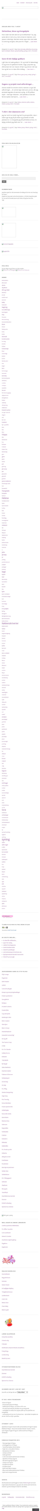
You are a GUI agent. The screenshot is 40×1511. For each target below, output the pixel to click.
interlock (24, 102)
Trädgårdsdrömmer (7, 1292)
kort (3, 599)
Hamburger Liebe (6, 483)
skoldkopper (5, 775)
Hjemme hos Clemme (7, 1206)
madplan (4, 655)
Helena (19, 102)
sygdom (4, 834)
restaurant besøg (6, 749)
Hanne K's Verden (6, 1236)
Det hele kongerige (6, 393)
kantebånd (4, 581)
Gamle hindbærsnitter (9, 947)
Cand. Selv (4, 1299)
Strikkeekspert (5, 1078)
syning (25, 51)
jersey (35, 49)
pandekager (4, 719)
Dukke (3, 400)
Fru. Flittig (4, 1089)
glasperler (4, 474)
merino (3, 670)
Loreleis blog (5, 1355)
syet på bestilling (19, 51)
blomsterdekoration (6, 322)
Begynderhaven (6, 1277)
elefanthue (28, 49)
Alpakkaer (4, 287)
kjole (3, 591)
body (3, 331)
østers (3, 908)
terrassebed (5, 852)
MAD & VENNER (5, 653)
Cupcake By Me (6, 1013)
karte (3, 584)
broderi (3, 344)
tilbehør (4, 854)
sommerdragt (5, 792)
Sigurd (4, 771)
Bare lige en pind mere (8, 1167)
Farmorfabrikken (6, 1103)
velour (3, 896)
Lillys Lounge (5, 974)
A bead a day (5, 1340)
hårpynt (3, 532)
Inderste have (5, 542)
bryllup (3, 346)
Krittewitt (4, 1056)
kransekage (4, 603)
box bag (4, 341)
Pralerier (4, 1135)
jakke (3, 552)
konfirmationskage (6, 596)
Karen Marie (5, 1117)
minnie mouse (5, 675)
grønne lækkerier (6, 481)
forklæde (4, 447)
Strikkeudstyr (5, 820)
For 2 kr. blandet (6, 1049)
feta (3, 429)
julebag (3, 559)
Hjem (18, 2)
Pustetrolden (5, 1010)
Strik (4, 810)
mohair (3, 680)
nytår (3, 699)
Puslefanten (5, 1160)
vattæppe (4, 891)
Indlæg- (11, 1497)
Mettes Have (5, 1302)
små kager (5, 783)
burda (3, 358)
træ (2, 864)
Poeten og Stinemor (7, 996)
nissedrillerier (5, 697)
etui (3, 417)
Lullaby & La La (6, 1053)
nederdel (4, 694)
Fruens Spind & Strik (7, 1106)
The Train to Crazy (7, 1042)
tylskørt (3, 869)
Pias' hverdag (5, 1099)
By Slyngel (4, 1064)
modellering (5, 677)
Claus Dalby (5, 1306)
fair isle (3, 420)
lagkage (3, 628)
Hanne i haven (5, 1285)
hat (3, 486)
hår (2, 527)
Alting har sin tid (6, 1156)
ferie (3, 427)
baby (3, 302)
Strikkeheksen (5, 1174)
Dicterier (4, 1199)
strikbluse (4, 812)
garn (3, 454)
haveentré (4, 488)
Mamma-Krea (5, 1121)
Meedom (4, 665)
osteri (3, 714)
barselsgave (5, 312)
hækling (4, 537)
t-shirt (29, 51)
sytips (3, 842)
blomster (4, 317)
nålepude (4, 702)
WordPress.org (30, 1497)
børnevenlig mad (6, 378)
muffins (3, 682)
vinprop (4, 898)
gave (22, 74)
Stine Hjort (4, 1024)
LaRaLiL (4, 985)
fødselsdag (4, 451)
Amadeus (4, 292)
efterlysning (4, 405)
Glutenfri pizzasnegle (8, 957)
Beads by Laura (6, 1358)
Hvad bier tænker (6, 1071)
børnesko (4, 373)
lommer (4, 641)
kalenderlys (4, 579)
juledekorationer (6, 562)
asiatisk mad (5, 297)
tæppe (3, 871)
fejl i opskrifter (5, 424)
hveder (3, 515)
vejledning (4, 893)
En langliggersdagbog (7, 1288)
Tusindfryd (5, 1192)
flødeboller (4, 439)
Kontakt (22, 2)
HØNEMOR (4, 525)
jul (2, 557)
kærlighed (4, 613)
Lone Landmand (6, 1232)
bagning (4, 307)
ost (2, 712)
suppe (3, 827)
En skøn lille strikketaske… (10, 940)
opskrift (3, 709)
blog (3, 314)
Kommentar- (20, 1497)
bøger (3, 366)
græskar (4, 478)
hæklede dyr (5, 535)
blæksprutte (5, 329)
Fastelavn (4, 422)
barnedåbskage (6, 309)
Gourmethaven (6, 1274)
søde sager (5, 845)
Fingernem (4, 978)
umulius (4, 886)
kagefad (3, 574)
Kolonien (4, 1281)
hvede (3, 513)
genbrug (4, 466)
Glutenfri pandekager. (9, 950)
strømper (4, 825)
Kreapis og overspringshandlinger (11, 992)
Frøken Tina (4, 449)
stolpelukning (5, 805)
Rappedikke (5, 1128)
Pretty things (5, 1351)
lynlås (28, 102)
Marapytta (4, 1189)
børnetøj (23, 49)
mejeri (3, 668)
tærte (3, 874)
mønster (4, 687)
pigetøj (3, 734)
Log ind (4, 1497)
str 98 (3, 807)
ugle (3, 881)
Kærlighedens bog (6, 616)
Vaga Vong (4, 1096)
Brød (3, 351)
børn (3, 368)
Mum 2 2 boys (5, 1028)
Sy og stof (10, 49)
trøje (3, 867)
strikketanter (5, 817)
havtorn (3, 495)
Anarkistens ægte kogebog (9, 1240)
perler (3, 731)
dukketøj (4, 402)
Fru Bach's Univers (6, 1006)
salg (3, 766)
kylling (3, 611)
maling (3, 658)
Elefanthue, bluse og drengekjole (15, 31)
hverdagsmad (5, 520)
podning (4, 744)
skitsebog (4, 773)
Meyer (3, 672)
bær (3, 363)
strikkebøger (5, 815)
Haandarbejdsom (6, 1031)
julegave (4, 564)
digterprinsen (5, 395)
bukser (3, 356)
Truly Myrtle (5, 1060)
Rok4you (4, 1003)
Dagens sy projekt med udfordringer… (17, 84)
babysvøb (4, 304)
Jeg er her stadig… (8, 942)
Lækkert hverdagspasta (9, 945)
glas (3, 471)
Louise (3, 643)
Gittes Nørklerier (6, 1067)
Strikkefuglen (5, 1110)
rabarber (4, 746)
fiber (3, 432)
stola (3, 802)
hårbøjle (4, 530)
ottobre (32, 102)
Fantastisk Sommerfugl (8, 1035)
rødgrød (4, 761)
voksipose (4, 901)
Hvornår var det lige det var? (9, 1392)
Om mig (35, 2)
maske (3, 663)
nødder (3, 704)
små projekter (5, 785)
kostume (4, 601)
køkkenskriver (5, 621)
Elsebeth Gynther (6, 410)
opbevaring (4, 707)
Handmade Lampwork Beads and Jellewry (13, 1347)
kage (4, 572)
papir (3, 724)
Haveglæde (5, 491)
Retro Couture (5, 1021)
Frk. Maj (4, 1085)
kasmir (3, 586)
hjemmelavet (5, 505)
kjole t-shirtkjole (6, 51)
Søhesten (4, 1181)
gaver (3, 459)
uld (3, 884)
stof (3, 800)
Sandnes (4, 768)
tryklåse (3, 862)
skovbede (4, 778)
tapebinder (4, 849)
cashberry (4, 380)
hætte (3, 540)
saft (3, 763)
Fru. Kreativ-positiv (7, 1149)
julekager (4, 567)
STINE (3, 1046)
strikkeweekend (5, 822)
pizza (3, 739)
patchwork (4, 729)
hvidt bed (4, 523)
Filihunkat (4, 1142)
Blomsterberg (5, 319)
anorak (3, 295)
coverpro (4, 385)
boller (3, 334)
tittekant (4, 857)
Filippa (4, 435)
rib (2, 751)
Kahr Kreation (5, 981)
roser (3, 756)
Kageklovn (4, 1243)
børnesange (5, 371)
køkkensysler (5, 626)
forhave (4, 444)
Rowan (3, 758)
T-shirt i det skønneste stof (13, 112)
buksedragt (4, 353)
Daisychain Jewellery (7, 1337)
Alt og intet (5, 290)
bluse (19, 49)
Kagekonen (5, 1247)
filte (3, 437)
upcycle (3, 888)
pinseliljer (4, 736)
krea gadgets (5, 608)
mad (3, 650)
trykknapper (4, 859)
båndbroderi (5, 361)
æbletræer (4, 906)
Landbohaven (5, 1295)
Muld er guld (5, 1310)
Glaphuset (4, 1185)
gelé (3, 464)
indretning (4, 545)
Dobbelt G (4, 1139)
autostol (4, 300)
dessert (4, 390)
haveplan (4, 493)
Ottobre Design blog (7, 1092)
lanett (3, 631)
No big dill (4, 1038)
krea (3, 606)
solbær (3, 788)
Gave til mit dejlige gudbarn (13, 59)
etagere (3, 415)
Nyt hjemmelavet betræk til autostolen (13, 954)
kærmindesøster (6, 618)
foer (3, 442)
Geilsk (3, 461)
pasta (3, 726)
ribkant (12, 51)
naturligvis (4, 692)
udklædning (5, 876)
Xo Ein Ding (5, 1081)
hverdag (4, 518)
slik (2, 780)
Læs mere (31, 69)
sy (2, 829)
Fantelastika (5, 1131)
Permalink (34, 51)
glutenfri (4, 476)
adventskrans (5, 280)
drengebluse (5, 397)
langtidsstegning (6, 633)
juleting (3, 569)
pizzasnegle (5, 741)
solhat (3, 790)
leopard (3, 636)
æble (3, 903)
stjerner (4, 797)
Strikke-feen (5, 1171)
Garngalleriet (5, 999)
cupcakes (4, 388)
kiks (3, 589)
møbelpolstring (5, 685)
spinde (3, 795)
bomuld (4, 336)
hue (33, 49)
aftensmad (4, 283)
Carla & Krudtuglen (7, 988)
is (2, 550)
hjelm (3, 503)
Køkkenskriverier (10, 623)
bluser (19, 74)
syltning (4, 837)
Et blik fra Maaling (6, 1203)
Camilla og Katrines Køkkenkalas (10, 1225)
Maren (3, 660)
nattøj (29, 74)
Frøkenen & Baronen (7, 1074)
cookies (4, 383)
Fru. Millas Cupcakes (7, 1229)
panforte (4, 722)
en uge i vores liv (6, 412)
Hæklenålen (5, 1146)
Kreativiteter (5, 1164)
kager (3, 577)
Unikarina (4, 1153)
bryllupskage (5, 348)
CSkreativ (4, 1344)
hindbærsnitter (5, 501)
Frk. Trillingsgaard (6, 1178)
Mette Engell (27, 1483)
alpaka (3, 285)
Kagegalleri (29, 2)
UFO (3, 879)
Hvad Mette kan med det (8, 1196)
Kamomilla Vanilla (6, 1114)
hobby (3, 508)
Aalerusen (4, 1124)
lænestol (4, 648)
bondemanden (5, 339)
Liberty (3, 638)
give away (4, 469)
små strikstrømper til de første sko (12, 952)
